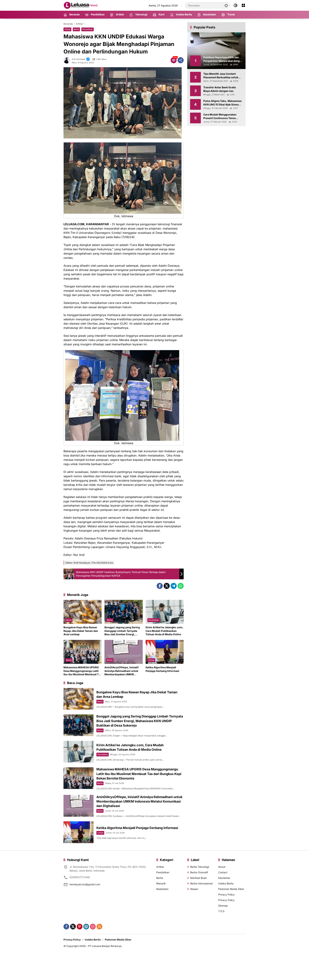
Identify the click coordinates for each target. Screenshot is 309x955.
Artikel (67, 29)
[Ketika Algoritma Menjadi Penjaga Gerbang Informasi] (165, 652)
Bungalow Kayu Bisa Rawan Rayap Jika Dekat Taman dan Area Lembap (80, 631)
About (221, 866)
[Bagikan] (181, 60)
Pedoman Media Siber (231, 888)
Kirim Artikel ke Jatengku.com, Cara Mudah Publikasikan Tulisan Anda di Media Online (164, 631)
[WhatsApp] (181, 586)
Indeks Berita (226, 883)
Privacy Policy (226, 894)
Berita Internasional (201, 883)
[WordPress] (86, 926)
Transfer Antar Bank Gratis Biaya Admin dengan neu (219, 89)
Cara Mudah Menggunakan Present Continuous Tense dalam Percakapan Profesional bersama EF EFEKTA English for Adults (222, 116)
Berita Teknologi (199, 866)
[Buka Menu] (243, 5)
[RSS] (99, 926)
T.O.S (221, 911)
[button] (226, 5)
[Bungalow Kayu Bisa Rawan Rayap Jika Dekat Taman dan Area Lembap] (82, 612)
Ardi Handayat (78, 59)
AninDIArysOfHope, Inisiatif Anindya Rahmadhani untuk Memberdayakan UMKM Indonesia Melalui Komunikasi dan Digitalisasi (122, 671)
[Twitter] (167, 586)
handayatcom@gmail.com (85, 884)
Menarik (161, 883)
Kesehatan (162, 888)
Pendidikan (87, 29)
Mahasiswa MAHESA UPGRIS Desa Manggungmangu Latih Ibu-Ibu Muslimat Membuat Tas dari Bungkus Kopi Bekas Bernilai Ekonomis (82, 671)
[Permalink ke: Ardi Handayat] (67, 60)
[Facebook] (160, 586)
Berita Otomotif (199, 872)
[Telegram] (174, 586)
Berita (76, 29)
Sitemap (223, 905)
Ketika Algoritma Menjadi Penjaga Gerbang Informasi (162, 669)
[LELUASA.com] (81, 5)
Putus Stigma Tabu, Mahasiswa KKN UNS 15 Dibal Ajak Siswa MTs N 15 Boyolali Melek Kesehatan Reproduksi (222, 102)
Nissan (194, 888)
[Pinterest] (79, 926)
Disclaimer (224, 877)
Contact (222, 872)
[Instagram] (93, 926)
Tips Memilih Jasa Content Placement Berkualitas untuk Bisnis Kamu (220, 75)
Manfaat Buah (198, 877)
